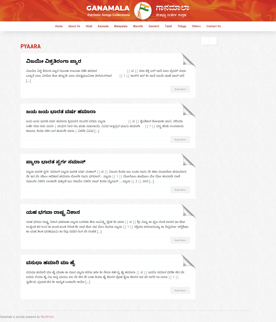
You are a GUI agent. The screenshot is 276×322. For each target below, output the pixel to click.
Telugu (181, 27)
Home (59, 27)
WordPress (47, 317)
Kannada (103, 27)
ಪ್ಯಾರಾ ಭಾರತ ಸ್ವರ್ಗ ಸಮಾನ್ (55, 162)
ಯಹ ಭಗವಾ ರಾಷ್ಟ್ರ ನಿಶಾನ (53, 213)
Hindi (89, 27)
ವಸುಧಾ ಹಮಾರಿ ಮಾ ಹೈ (50, 263)
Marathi (138, 27)
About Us (74, 27)
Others (196, 27)
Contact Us (213, 27)
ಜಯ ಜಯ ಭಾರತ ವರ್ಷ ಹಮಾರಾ (61, 112)
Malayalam (120, 27)
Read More (180, 89)
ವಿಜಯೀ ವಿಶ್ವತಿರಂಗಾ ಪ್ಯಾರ (53, 62)
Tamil (168, 27)
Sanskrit (154, 27)
